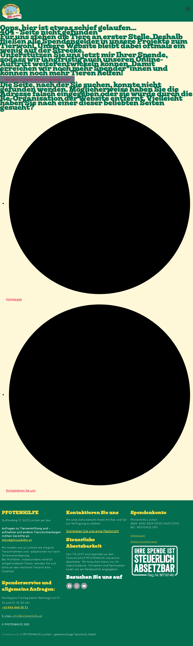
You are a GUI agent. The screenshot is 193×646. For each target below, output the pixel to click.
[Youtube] (84, 586)
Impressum (138, 535)
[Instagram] (77, 586)
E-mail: (22, 615)
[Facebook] (69, 586)
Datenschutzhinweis (144, 541)
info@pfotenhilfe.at (17, 540)
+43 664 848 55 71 (15, 607)
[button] (188, 9)
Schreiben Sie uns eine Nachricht (92, 531)
